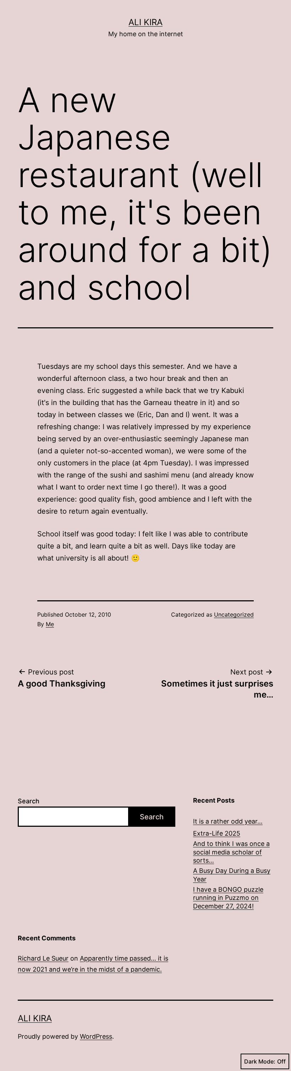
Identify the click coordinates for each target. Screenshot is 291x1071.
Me (50, 624)
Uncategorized (234, 614)
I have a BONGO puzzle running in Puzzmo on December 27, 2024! (228, 898)
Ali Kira (145, 22)
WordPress (96, 1036)
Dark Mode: (259, 1061)
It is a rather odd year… (228, 821)
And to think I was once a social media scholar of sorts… (231, 852)
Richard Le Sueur (43, 958)
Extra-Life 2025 (216, 833)
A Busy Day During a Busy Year (231, 875)
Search (28, 801)
